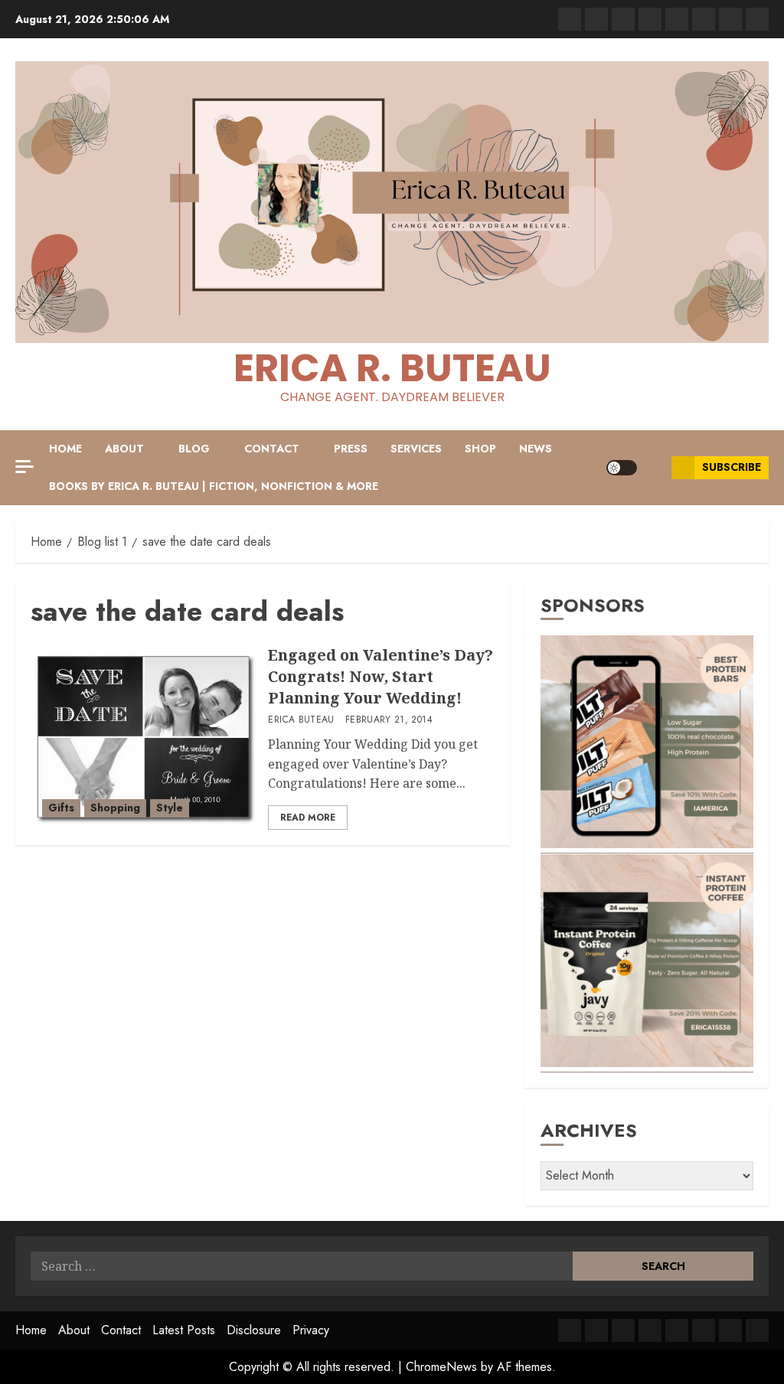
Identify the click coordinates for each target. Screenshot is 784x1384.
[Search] (654, 467)
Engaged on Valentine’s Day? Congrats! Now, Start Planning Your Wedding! (380, 676)
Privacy (310, 1330)
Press (351, 448)
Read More (307, 817)
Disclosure (254, 1330)
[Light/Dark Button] (621, 467)
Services (416, 448)
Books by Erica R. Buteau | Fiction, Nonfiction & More (213, 486)
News (535, 448)
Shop (480, 448)
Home (65, 448)
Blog (194, 448)
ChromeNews (441, 1367)
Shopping (115, 807)
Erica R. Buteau (392, 368)
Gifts (61, 807)
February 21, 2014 (389, 720)
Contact (271, 448)
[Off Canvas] (24, 466)
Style (169, 807)
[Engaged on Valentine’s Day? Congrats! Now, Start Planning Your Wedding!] (143, 737)
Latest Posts (183, 1330)
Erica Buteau (301, 720)
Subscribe (731, 467)
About (124, 448)
